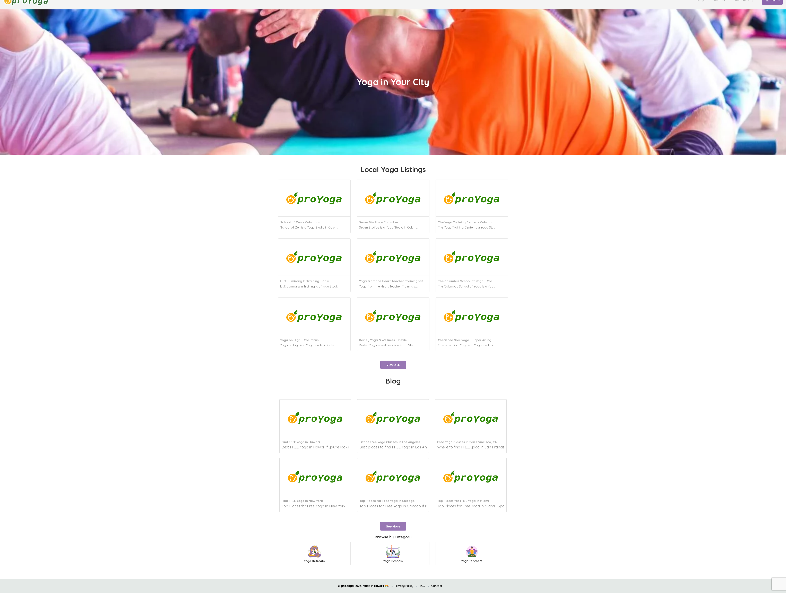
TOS (422, 586)
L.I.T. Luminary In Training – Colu (304, 281)
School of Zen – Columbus (300, 222)
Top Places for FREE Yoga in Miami (463, 501)
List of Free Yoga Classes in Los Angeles (389, 442)
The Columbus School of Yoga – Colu (466, 281)
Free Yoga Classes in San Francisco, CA (467, 442)
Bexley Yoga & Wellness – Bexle (383, 340)
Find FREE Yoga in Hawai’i (301, 442)
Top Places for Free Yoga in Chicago (387, 501)
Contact (436, 586)
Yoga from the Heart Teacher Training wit (391, 281)
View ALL (393, 365)
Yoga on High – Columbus (299, 340)
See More (393, 526)
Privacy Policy (404, 586)
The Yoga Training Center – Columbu (465, 222)
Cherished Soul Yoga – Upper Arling (464, 340)
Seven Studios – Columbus (379, 222)
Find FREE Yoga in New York (302, 501)
